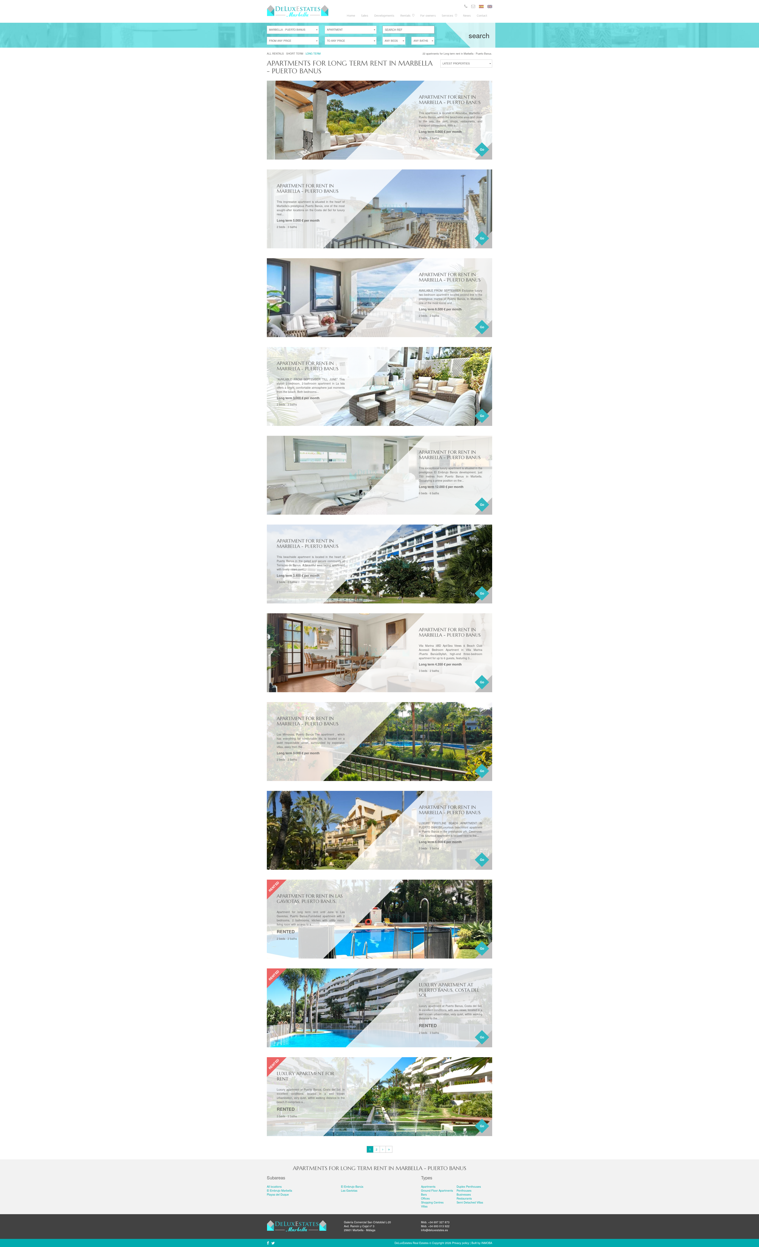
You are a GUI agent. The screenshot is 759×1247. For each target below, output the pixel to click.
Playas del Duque (278, 1194)
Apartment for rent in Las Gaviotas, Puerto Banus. (310, 898)
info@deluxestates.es (434, 1230)
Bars (424, 1194)
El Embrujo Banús (352, 1186)
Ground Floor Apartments (437, 1190)
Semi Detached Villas (470, 1202)
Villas (424, 1206)
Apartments (428, 1186)
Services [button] (448, 15)
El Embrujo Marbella (279, 1190)
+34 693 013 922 (438, 1226)
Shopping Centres (432, 1202)
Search (479, 35)
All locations (274, 1186)
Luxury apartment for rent (305, 1076)
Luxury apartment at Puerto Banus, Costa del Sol (449, 990)
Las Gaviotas (349, 1190)
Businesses (464, 1194)
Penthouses (464, 1190)
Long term (313, 53)
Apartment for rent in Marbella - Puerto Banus (450, 99)
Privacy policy (460, 1243)
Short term (294, 53)
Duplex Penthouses (469, 1186)
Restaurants (464, 1198)
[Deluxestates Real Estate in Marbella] (298, 11)
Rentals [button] (405, 15)
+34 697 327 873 (438, 1222)
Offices (425, 1198)
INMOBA (486, 1243)
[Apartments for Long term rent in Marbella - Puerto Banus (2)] (383, 1149)
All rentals (275, 53)
